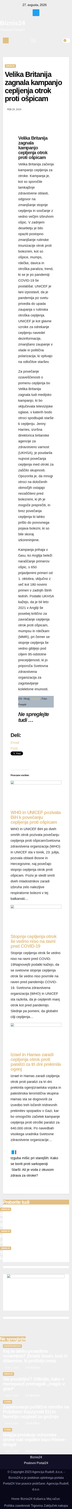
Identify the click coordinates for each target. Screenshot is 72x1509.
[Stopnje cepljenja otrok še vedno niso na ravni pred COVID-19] (36, 919)
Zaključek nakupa (56, 1505)
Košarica (39, 1498)
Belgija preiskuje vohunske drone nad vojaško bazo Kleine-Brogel (34, 1439)
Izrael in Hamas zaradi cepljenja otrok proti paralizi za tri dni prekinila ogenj (36, 1062)
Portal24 (35, 698)
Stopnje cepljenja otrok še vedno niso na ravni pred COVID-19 (33, 941)
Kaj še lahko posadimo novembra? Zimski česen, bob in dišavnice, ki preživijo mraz (35, 1355)
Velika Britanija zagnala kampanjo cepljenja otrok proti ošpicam (33, 86)
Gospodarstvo (12, 1346)
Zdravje (10, 66)
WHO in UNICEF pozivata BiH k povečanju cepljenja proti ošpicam (36, 817)
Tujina (7, 1402)
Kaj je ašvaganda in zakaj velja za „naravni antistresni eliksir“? (32, 1239)
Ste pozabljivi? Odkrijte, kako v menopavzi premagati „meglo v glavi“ (31, 1219)
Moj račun (53, 1498)
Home (15, 1498)
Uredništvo (32, 1367)
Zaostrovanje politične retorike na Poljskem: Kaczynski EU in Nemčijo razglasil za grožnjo (36, 1411)
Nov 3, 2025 (12, 1367)
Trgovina (37, 1505)
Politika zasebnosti (17, 1505)
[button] (59, 40)
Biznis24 (12, 23)
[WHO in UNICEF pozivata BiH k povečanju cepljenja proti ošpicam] (36, 795)
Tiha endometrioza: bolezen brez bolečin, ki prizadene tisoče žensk (33, 1256)
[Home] (6, 40)
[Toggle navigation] (33, 40)
